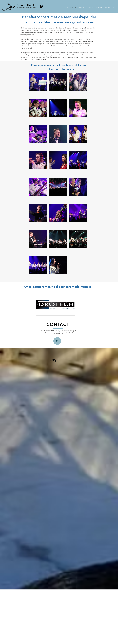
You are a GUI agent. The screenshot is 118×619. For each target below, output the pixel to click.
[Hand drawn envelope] (53, 360)
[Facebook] (41, 6)
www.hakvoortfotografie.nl (58, 69)
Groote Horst (25, 5)
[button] (55, 304)
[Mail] (57, 341)
